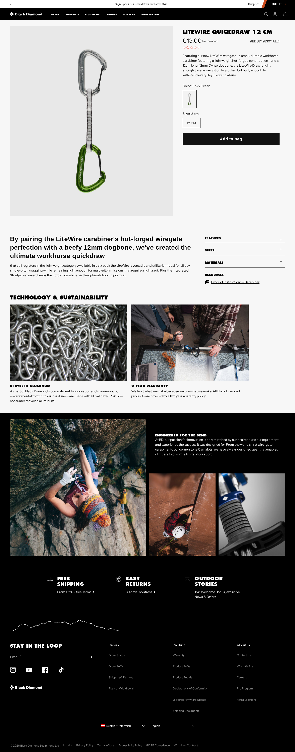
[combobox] (122, 726)
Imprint (67, 745)
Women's (72, 14)
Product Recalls (182, 677)
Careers (242, 677)
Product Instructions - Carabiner (235, 282)
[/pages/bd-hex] (10, 4)
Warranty (178, 655)
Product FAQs (181, 666)
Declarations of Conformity (190, 688)
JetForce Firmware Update (189, 700)
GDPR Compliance (158, 745)
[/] (26, 14)
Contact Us (244, 655)
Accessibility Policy (130, 745)
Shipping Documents (186, 711)
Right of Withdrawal (121, 688)
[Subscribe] (90, 657)
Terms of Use (105, 745)
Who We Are (150, 14)
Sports (112, 14)
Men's (55, 14)
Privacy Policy (84, 745)
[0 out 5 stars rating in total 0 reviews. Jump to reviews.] (192, 47)
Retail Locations (246, 700)
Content (129, 14)
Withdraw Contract (186, 745)
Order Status (117, 655)
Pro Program (245, 688)
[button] (55, 14)
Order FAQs (116, 666)
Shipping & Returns (121, 677)
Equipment (93, 14)
